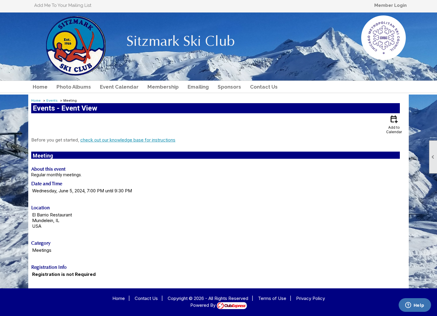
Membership (163, 87)
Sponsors (229, 87)
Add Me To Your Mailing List (62, 5)
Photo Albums (73, 87)
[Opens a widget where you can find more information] (414, 305)
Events (52, 100)
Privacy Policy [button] (310, 298)
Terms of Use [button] (272, 298)
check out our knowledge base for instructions (127, 140)
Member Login (390, 5)
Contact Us (264, 87)
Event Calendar (119, 87)
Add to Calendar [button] (394, 124)
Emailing (198, 87)
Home (40, 87)
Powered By (203, 305)
